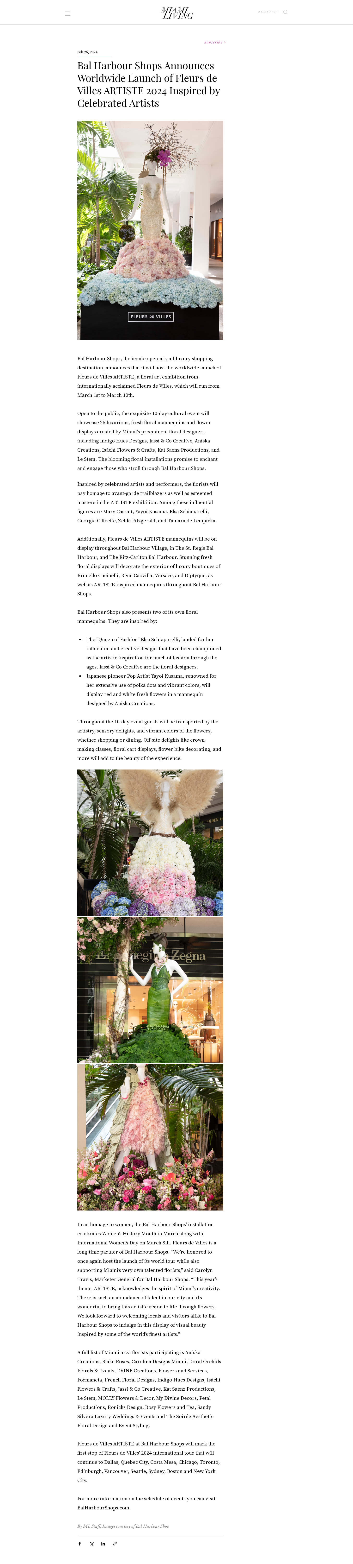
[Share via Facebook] (79, 1543)
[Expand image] (150, 842)
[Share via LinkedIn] (103, 1543)
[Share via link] (115, 1543)
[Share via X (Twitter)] (91, 1543)
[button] (67, 12)
